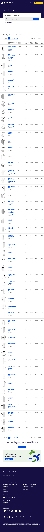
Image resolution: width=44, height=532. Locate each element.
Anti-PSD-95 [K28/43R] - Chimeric (10, 221)
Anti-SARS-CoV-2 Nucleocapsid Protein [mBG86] (11, 172)
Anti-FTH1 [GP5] (11, 193)
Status (23, 519)
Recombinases (6, 493)
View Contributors (22, 446)
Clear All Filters (8, 25)
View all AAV (5, 494)
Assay (26, 43)
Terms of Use (18, 519)
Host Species (36, 43)
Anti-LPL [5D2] (11, 86)
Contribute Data (38, 2)
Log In (31, 2)
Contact (17, 516)
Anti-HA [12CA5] (11, 359)
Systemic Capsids (26, 489)
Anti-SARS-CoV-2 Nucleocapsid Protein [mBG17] (11, 180)
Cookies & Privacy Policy (24, 516)
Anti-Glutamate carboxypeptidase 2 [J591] (11, 203)
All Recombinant (6, 499)
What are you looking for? (12, 15)
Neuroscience (5, 502)
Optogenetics (5, 491)
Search (36, 18)
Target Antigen (19, 43)
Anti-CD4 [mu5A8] (11, 155)
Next (17, 38)
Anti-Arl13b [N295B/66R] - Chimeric (11, 229)
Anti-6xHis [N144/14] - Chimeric (10, 353)
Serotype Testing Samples (28, 486)
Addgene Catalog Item (11, 43)
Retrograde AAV (26, 488)
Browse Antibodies (8, 459)
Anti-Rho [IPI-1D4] (11, 94)
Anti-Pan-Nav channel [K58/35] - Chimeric (11, 329)
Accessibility (32, 516)
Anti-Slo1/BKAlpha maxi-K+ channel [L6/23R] (12, 48)
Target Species (31, 43)
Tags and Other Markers (7, 500)
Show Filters (9, 22)
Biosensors (5, 486)
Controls (4, 489)
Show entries (36, 38)
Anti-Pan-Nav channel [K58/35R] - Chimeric (11, 244)
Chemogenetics (6, 488)
